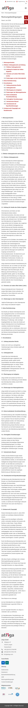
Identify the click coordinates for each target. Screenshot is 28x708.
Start (2, 12)
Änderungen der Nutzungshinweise (16, 92)
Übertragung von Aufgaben (14, 90)
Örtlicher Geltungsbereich (13, 67)
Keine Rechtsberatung (10, 80)
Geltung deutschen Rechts (13, 85)
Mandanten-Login (11, 1)
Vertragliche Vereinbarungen (14, 99)
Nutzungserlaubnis (9, 62)
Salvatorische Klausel (12, 101)
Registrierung (21, 1)
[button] (26, 8)
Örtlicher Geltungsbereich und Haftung (14, 65)
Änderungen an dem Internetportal (16, 78)
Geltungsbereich (11, 87)
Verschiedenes (8, 83)
